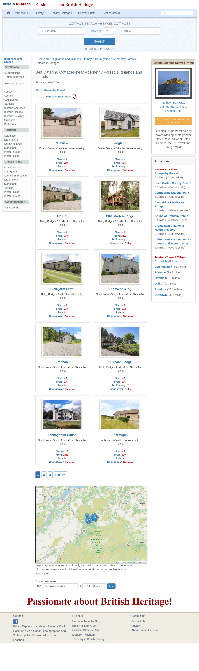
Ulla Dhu (62, 216)
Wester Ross (11, 155)
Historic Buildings (14, 116)
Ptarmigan (120, 435)
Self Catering (11, 207)
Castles (8, 95)
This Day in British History (88, 639)
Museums (9, 120)
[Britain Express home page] (16, 4)
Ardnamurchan (12, 167)
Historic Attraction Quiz (86, 630)
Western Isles (12, 151)
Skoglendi (120, 143)
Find (38, 585)
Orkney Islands (13, 143)
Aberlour (160, 289)
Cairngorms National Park (172, 192)
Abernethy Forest (123, 59)
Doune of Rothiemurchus (171, 216)
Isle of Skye (11, 139)
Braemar (160, 272)
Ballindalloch (163, 266)
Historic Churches (14, 107)
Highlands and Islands (65, 59)
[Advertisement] (16, 261)
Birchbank (61, 362)
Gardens (9, 103)
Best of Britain (111, 13)
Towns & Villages (14, 83)
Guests (96, 31)
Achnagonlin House (61, 435)
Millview (62, 143)
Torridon (8, 187)
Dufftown (161, 294)
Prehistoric (10, 124)
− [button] (40, 495)
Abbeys (8, 91)
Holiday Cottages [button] (61, 13)
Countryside (102, 59)
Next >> (60, 474)
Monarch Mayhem (83, 634)
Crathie (159, 278)
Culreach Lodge (120, 362)
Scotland (43, 59)
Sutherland (10, 147)
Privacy (136, 626)
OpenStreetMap (131, 562)
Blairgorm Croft (62, 289)
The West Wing (120, 289)
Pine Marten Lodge (120, 216)
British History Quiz (84, 626)
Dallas (159, 283)
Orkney (87, 59)
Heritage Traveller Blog (86, 621)
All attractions (12, 72)
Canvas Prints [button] (87, 13)
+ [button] (40, 490)
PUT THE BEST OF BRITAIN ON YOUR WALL (173, 121)
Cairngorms (11, 171)
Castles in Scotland (15, 175)
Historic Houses (13, 112)
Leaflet (118, 562)
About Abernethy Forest (50, 90)
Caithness (10, 135)
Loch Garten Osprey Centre (173, 183)
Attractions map (15, 76)
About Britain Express (144, 630)
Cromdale (161, 261)
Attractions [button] (22, 13)
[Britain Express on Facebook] (15, 621)
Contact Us (138, 621)
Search (99, 41)
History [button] (39, 13)
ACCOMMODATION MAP (55, 96)
